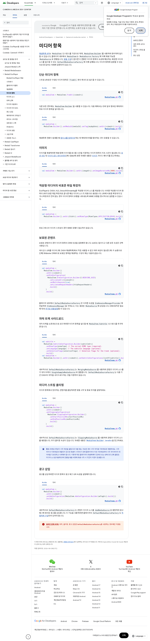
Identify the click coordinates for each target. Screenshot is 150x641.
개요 (4, 15)
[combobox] (86, 3)
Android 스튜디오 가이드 (119, 586)
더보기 (63, 3)
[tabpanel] (81, 96)
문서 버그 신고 (136, 589)
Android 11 (96, 608)
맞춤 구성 (67, 59)
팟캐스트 (37, 612)
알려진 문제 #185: (52, 524)
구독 (124, 635)
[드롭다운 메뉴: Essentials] (36, 3)
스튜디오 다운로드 (117, 598)
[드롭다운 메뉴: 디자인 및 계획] (55, 3)
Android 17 (96, 585)
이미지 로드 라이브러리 (57, 156)
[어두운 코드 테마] (119, 92)
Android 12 (96, 604)
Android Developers (46, 37)
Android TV (77, 600)
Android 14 (96, 596)
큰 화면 (75, 585)
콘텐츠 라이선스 (69, 542)
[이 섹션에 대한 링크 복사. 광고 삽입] (52, 469)
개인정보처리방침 (60, 600)
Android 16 (96, 589)
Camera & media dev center (17, 9)
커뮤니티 (36, 15)
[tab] (44, 88)
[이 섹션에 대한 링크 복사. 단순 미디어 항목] (61, 75)
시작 (140, 30)
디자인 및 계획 (47, 3)
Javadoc (99, 440)
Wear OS (76, 589)
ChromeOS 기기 (79, 593)
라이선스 (52, 630)
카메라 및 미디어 (59, 596)
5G (55, 604)
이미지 (94, 156)
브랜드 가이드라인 (63, 630)
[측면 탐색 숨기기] (28, 636)
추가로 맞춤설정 (51, 309)
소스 (35, 601)
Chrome (74, 621)
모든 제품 (118, 621)
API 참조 (114, 594)
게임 (55, 585)
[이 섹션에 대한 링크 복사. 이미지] (49, 148)
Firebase (85, 621)
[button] (14, 59)
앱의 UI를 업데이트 (67, 138)
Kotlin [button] (44, 88)
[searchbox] (16, 22)
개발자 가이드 (116, 591)
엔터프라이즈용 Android (39, 592)
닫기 (129, 30)
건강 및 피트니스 (59, 593)
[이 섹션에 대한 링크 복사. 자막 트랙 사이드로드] (66, 319)
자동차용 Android (79, 596)
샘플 (25, 15)
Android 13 (96, 600)
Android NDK (116, 602)
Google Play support (138, 593)
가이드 (15, 15)
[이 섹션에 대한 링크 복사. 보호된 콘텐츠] (57, 238)
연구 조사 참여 (136, 596)
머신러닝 (57, 589)
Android (37, 587)
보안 (35, 597)
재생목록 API (44, 53)
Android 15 (96, 593)
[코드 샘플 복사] (122, 92)
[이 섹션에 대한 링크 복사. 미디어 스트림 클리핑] (66, 385)
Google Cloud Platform (102, 621)
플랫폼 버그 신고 (136, 585)
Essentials (28, 3)
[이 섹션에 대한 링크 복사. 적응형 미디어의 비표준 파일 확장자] (83, 185)
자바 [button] (54, 88)
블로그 (36, 608)
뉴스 (35, 604)
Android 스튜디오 (132, 3)
